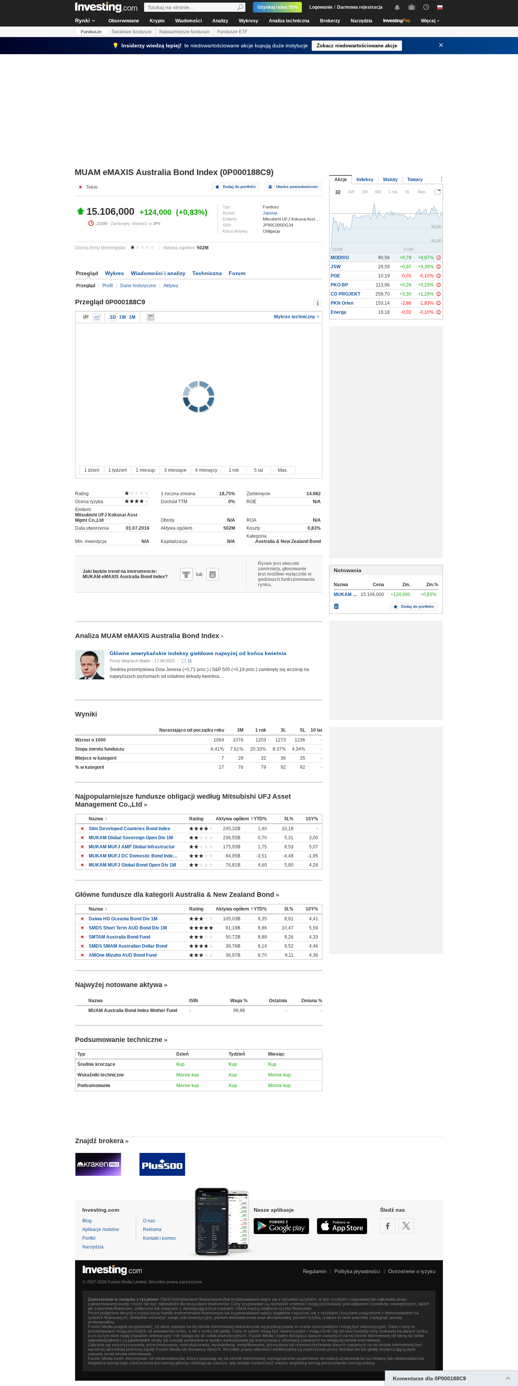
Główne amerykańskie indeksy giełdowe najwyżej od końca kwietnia (198, 653)
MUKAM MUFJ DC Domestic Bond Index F (133, 856)
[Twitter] (406, 1225)
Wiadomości (188, 20)
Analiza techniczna (289, 20)
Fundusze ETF (232, 31)
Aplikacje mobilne (100, 1229)
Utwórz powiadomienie (297, 187)
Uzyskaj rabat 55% (277, 7)
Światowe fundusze (131, 31)
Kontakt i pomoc (159, 1238)
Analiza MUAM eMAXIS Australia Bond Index (147, 636)
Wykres (114, 273)
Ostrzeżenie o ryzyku (411, 1271)
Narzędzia (361, 20)
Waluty (390, 179)
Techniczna (207, 273)
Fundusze (91, 31)
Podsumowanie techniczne (118, 1039)
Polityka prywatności (357, 1271)
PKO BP (339, 285)
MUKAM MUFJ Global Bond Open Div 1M (132, 865)
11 (190, 661)
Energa (338, 312)
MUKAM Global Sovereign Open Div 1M (131, 837)
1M (132, 317)
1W (122, 317)
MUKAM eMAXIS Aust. (358, 594)
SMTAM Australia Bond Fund (119, 937)
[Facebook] (387, 1225)
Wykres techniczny (295, 316)
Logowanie (321, 7)
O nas (149, 1220)
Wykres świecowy (86, 317)
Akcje (340, 179)
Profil (107, 285)
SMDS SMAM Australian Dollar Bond (128, 946)
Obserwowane (123, 20)
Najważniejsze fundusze (184, 31)
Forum (237, 273)
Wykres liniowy (97, 317)
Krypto (157, 20)
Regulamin (314, 1271)
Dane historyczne (138, 285)
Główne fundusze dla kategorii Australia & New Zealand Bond (174, 894)
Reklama (152, 1229)
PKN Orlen (342, 303)
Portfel (89, 1238)
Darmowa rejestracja (360, 7)
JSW (336, 266)
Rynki (82, 20)
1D (113, 317)
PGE (335, 275)
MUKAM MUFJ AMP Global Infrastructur (132, 846)
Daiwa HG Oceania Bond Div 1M (123, 918)
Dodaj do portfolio (239, 187)
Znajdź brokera (99, 1141)
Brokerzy (330, 20)
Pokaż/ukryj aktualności (150, 317)
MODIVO (340, 257)
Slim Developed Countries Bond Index (129, 828)
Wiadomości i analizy (158, 273)
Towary (415, 179)
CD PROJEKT (345, 294)
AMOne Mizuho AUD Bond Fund (123, 955)
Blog (87, 1220)
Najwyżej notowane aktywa (118, 985)
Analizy (220, 20)
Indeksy (365, 179)
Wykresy (248, 20)
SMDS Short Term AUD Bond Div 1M (128, 928)
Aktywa (170, 285)
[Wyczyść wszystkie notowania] (336, 604)
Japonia (270, 213)
